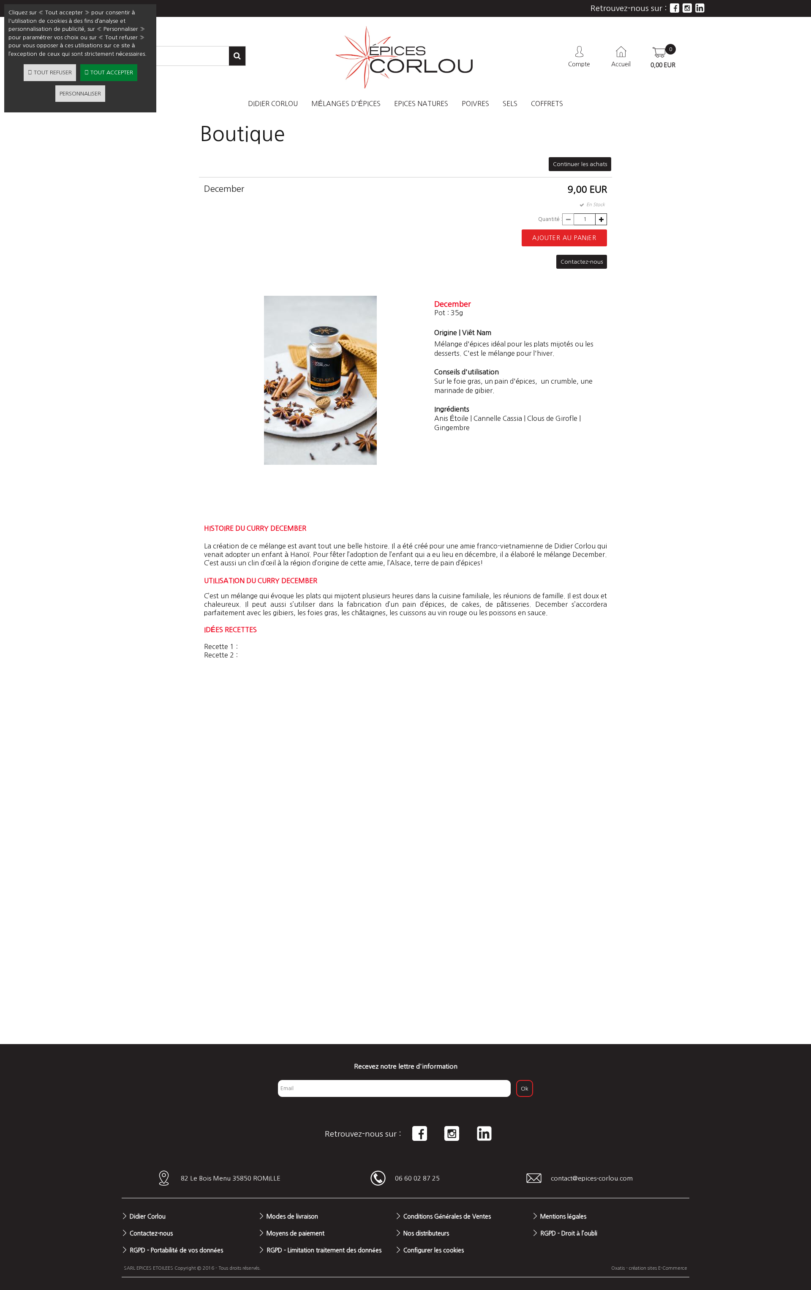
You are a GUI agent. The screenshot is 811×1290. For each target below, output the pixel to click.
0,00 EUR (662, 65)
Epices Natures (421, 103)
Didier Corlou (148, 1216)
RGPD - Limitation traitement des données (324, 1250)
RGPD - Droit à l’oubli (568, 1233)
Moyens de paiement (295, 1233)
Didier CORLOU (273, 103)
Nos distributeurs (426, 1233)
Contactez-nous (151, 1233)
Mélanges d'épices (346, 103)
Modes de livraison (292, 1216)
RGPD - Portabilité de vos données (176, 1250)
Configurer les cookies (433, 1250)
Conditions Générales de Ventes (447, 1216)
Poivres (475, 103)
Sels (510, 103)
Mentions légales (563, 1216)
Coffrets (547, 103)
